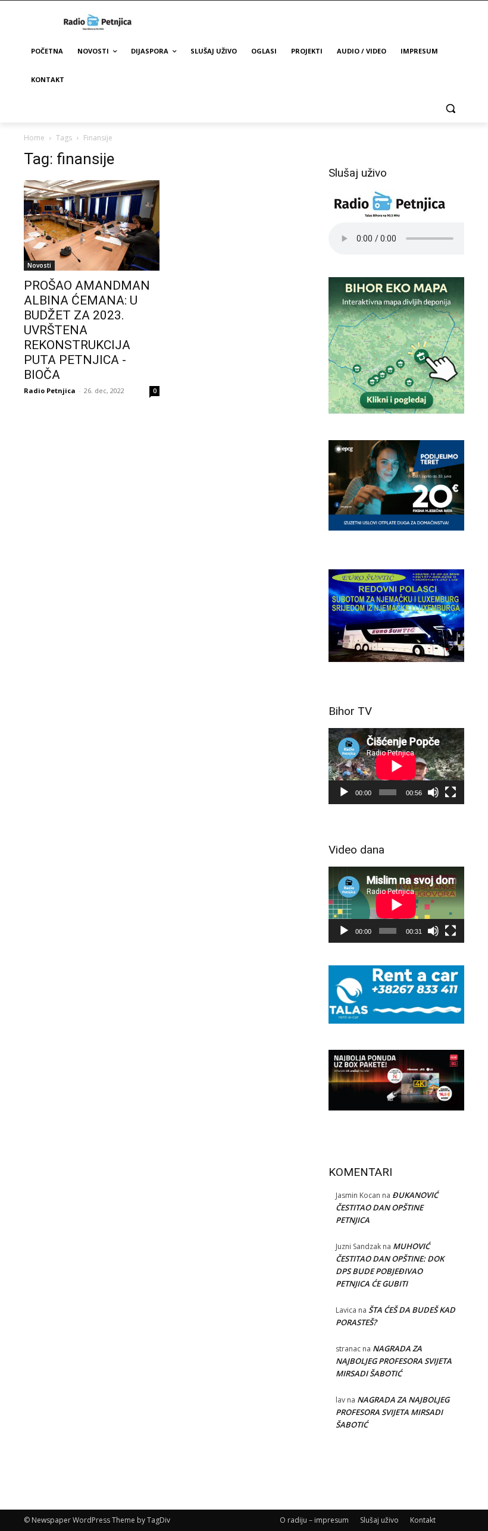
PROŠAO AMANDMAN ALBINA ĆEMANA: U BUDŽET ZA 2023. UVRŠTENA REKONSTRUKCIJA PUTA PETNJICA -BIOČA (87, 330)
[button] (450, 109)
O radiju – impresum (314, 1520)
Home (34, 138)
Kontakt (423, 1520)
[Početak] (344, 792)
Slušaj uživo (379, 1520)
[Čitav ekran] (450, 792)
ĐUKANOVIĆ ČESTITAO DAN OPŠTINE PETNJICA (387, 1207)
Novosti (39, 265)
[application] (396, 766)
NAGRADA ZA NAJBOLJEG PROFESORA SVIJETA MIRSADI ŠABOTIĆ (394, 1361)
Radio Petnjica (50, 390)
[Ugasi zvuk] (433, 792)
